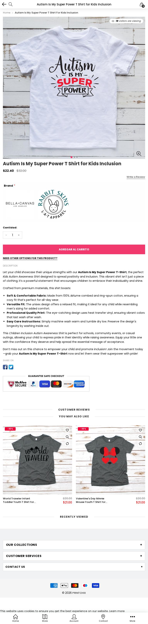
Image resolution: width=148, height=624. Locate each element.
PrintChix (79, 593)
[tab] (74, 544)
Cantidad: (10, 227)
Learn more (117, 611)
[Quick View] (67, 437)
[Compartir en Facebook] (5, 367)
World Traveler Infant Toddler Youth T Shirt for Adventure (18, 500)
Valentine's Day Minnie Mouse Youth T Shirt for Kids (90, 500)
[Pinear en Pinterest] (16, 367)
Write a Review (136, 177)
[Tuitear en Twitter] (11, 367)
